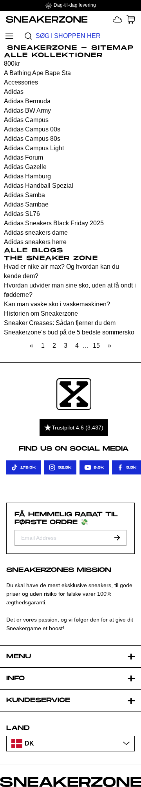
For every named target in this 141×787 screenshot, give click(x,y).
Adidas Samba (24, 195)
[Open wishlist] (117, 19)
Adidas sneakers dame (36, 232)
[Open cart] (130, 19)
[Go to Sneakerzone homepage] (44, 19)
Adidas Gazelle (25, 167)
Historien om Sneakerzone (41, 313)
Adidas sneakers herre (35, 242)
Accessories (21, 82)
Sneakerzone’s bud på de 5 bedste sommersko (69, 332)
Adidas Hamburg (27, 176)
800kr (12, 63)
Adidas (14, 91)
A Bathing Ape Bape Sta (37, 73)
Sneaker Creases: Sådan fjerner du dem (60, 323)
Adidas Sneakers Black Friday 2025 (54, 223)
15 (96, 345)
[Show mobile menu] (9, 36)
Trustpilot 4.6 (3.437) (77, 427)
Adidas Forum (23, 157)
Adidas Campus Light (34, 148)
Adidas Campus (26, 120)
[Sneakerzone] (74, 394)
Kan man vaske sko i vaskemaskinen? (57, 304)
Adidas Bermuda (27, 101)
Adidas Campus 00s (32, 129)
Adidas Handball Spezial (38, 185)
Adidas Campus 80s (32, 138)
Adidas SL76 (22, 213)
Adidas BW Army (27, 110)
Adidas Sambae (26, 204)
